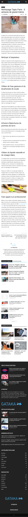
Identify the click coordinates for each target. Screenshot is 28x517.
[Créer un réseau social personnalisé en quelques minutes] (4, 427)
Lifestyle (6, 5)
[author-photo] (14, 245)
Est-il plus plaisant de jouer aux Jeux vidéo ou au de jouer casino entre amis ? (21, 236)
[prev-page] (2, 284)
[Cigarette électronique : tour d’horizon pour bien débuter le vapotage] (4, 279)
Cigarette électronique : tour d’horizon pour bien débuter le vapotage (17, 279)
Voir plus (13, 321)
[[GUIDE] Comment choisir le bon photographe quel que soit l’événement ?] (4, 316)
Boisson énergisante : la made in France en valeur (7, 235)
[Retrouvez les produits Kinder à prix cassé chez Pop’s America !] (4, 376)
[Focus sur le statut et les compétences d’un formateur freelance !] (7, 346)
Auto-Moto (3, 475)
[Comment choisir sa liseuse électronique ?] (21, 332)
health (2, 481)
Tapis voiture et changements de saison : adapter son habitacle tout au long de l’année (13, 436)
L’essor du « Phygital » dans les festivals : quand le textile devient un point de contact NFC (18, 266)
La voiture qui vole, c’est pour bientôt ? (17, 412)
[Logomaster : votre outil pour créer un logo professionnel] (21, 346)
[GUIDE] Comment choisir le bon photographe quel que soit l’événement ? (16, 316)
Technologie (4, 487)
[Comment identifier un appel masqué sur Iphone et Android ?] (4, 420)
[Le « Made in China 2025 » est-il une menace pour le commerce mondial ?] (4, 303)
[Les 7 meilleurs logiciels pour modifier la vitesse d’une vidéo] (4, 383)
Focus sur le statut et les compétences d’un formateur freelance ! (7, 352)
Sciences (3, 485)
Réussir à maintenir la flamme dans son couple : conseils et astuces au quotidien (16, 273)
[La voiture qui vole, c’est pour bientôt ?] (4, 414)
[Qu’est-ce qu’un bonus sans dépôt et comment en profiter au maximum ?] (4, 370)
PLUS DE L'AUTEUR (17, 261)
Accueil (2, 5)
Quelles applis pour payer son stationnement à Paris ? (13, 444)
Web (2, 489)
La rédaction (5, 14)
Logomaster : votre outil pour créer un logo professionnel (20, 352)
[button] (2, 2)
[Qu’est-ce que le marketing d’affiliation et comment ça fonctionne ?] (4, 296)
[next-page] (4, 284)
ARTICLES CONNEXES (6, 261)
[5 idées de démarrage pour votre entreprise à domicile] (4, 309)
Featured (3, 479)
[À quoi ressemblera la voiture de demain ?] (7, 332)
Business (3, 477)
